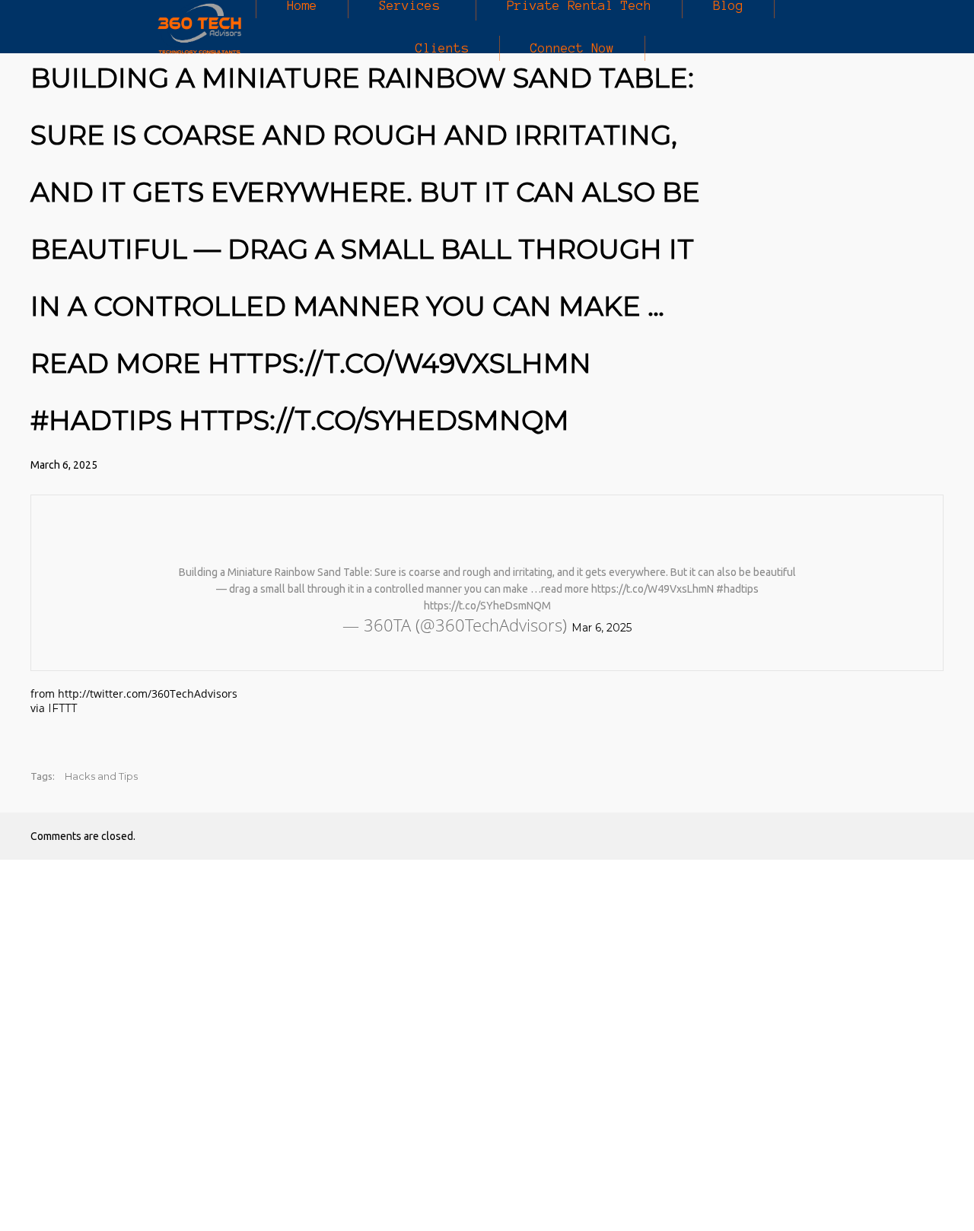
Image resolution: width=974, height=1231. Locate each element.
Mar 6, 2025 (601, 628)
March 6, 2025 (63, 465)
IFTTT (62, 708)
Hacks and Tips (101, 776)
